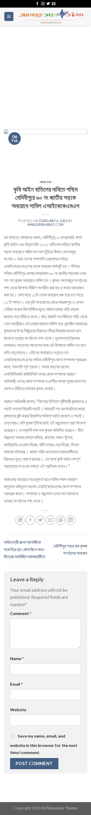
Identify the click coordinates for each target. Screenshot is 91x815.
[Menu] (8, 16)
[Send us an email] (53, 4)
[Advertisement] (45, 73)
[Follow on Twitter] (48, 4)
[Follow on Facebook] (37, 4)
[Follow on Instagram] (42, 4)
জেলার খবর (45, 182)
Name (17, 658)
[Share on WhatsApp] (20, 520)
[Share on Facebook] (30, 520)
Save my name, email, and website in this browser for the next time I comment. (43, 744)
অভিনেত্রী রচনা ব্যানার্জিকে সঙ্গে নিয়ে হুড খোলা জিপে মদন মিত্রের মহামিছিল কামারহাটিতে (24, 549)
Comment (20, 613)
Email (16, 684)
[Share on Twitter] (40, 520)
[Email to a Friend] (50, 520)
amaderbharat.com (45, 225)
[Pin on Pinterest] (60, 520)
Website (18, 709)
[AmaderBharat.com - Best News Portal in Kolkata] (50, 16)
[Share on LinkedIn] (71, 520)
